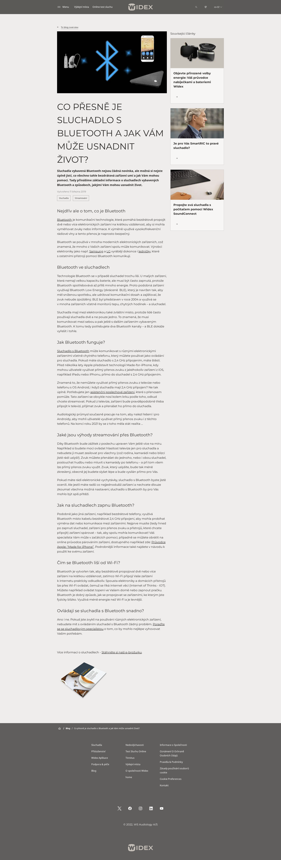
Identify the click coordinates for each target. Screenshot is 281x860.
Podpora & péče (100, 764)
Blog (93, 770)
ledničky (144, 251)
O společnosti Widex (137, 770)
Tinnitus (130, 757)
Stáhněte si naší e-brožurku (122, 652)
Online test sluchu (102, 7)
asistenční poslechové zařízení (112, 392)
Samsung (96, 251)
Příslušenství (98, 751)
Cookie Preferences (170, 779)
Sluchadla (64, 198)
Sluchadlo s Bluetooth (73, 351)
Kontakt (164, 785)
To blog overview (69, 27)
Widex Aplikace (99, 757)
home (129, 777)
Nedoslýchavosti (135, 745)
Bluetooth (64, 219)
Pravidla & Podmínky (171, 762)
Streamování (81, 198)
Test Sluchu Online (136, 751)
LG (108, 251)
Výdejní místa (81, 7)
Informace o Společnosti (173, 745)
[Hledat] (196, 7)
